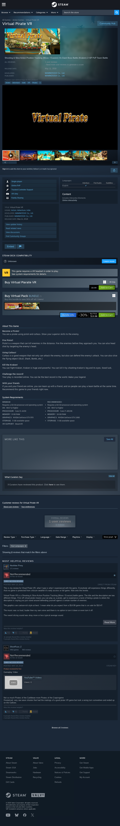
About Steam (11, 763)
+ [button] (40, 83)
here (51, 484)
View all (111, 476)
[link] (88, 315)
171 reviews (14, 568)
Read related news (13, 228)
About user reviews (11, 507)
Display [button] (89, 537)
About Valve (38, 763)
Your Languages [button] (17, 546)
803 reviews (26, 650)
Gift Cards (10, 782)
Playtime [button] (76, 537)
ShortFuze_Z (16, 647)
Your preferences (28, 507)
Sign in (5, 169)
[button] (6, 12)
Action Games (18, 20)
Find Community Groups (16, 236)
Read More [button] (109, 622)
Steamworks (11, 772)
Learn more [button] (109, 261)
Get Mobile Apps (87, 768)
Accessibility (60, 768)
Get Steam (84, 763)
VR (29, 83)
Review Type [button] (9, 537)
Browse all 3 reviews (60, 728)
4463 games (14, 650)
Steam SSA (11, 768)
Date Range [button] (61, 537)
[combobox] (88, 12)
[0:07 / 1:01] (60, 117)
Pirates (34, 83)
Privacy (58, 763)
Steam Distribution (14, 777)
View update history (14, 224)
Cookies (58, 777)
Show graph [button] (108, 537)
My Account (85, 777)
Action (8, 83)
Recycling (37, 777)
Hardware (37, 772)
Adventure (16, 83)
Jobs (35, 768)
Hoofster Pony (16, 565)
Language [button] (45, 537)
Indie (23, 83)
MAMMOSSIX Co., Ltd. (55, 73)
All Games (6, 20)
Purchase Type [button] (27, 537)
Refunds (58, 782)
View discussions (13, 232)
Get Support (85, 772)
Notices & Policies (62, 772)
